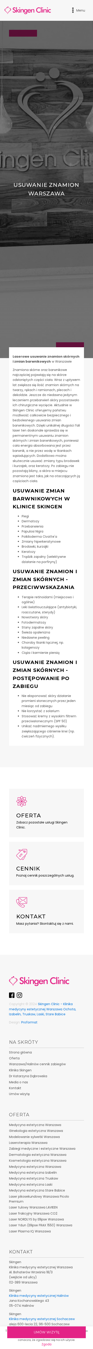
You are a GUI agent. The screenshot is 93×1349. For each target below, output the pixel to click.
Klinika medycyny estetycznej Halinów (39, 1295)
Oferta (14, 1058)
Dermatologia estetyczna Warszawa (37, 1154)
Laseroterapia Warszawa (28, 1142)
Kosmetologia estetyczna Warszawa (37, 1160)
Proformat (29, 1022)
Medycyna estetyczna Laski (30, 1184)
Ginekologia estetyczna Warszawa (36, 1130)
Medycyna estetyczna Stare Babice (37, 1190)
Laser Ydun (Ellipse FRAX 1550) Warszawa (40, 1225)
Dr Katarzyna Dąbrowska (28, 1076)
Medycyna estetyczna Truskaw (33, 1178)
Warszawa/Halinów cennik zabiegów (37, 1064)
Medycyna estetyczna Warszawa (35, 1125)
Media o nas (18, 1082)
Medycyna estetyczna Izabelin (33, 1172)
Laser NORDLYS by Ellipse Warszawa (36, 1219)
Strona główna (20, 1052)
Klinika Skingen (20, 1070)
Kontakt (15, 1088)
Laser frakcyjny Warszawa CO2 (33, 1213)
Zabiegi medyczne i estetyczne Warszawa (42, 1148)
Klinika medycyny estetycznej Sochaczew (42, 1319)
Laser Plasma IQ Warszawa (30, 1231)
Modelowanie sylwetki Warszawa (34, 1137)
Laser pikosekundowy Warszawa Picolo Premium (39, 1199)
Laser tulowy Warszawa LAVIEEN (33, 1207)
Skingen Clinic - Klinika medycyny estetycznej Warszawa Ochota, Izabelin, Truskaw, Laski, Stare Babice (42, 1009)
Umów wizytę (46, 1332)
